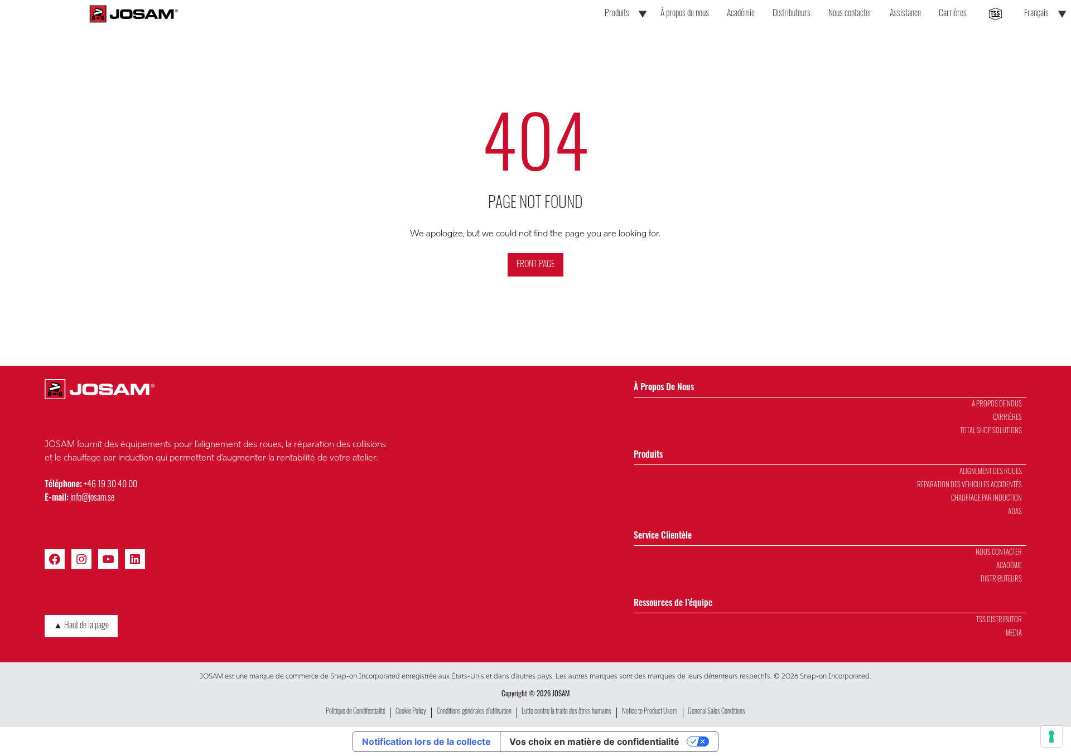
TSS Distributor (999, 620)
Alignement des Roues (990, 472)
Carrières (953, 13)
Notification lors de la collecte (426, 741)
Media (1014, 633)
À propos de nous (684, 13)
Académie (741, 13)
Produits (617, 13)
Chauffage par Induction (986, 498)
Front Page (535, 264)
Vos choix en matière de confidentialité (594, 741)
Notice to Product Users (650, 711)
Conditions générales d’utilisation (474, 711)
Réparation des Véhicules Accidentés (969, 485)
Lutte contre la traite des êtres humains (566, 711)
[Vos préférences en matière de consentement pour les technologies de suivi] (1051, 736)
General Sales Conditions (716, 711)
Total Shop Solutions (991, 431)
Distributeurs (792, 13)
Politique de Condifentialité (355, 711)
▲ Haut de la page (81, 626)
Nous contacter (850, 13)
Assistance (905, 13)
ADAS (1015, 512)
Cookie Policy (410, 711)
